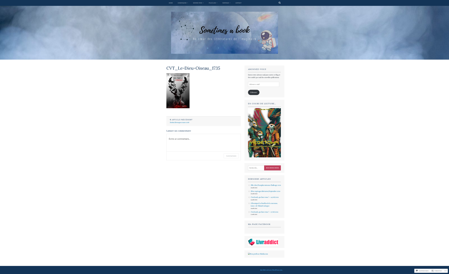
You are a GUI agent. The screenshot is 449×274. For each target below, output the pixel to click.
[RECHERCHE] (280, 3)
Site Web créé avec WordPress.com (271, 270)
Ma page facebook (259, 224)
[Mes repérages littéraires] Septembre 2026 (265, 191)
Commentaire (231, 156)
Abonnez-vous (257, 69)
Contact (238, 3)
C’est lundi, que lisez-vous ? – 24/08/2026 (265, 197)
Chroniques (182, 3)
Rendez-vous (197, 3)
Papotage (225, 3)
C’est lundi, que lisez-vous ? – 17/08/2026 (264, 212)
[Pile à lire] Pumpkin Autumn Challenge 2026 (266, 185)
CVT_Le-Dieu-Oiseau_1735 (193, 68)
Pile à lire (212, 3)
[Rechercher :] (259, 168)
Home (171, 3)
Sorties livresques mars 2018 (181, 121)
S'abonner (253, 92)
